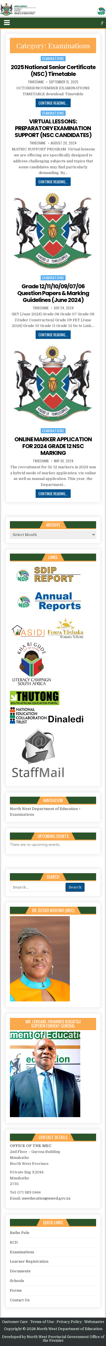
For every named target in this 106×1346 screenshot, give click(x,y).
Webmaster (94, 1322)
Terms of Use (42, 1322)
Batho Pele (19, 1233)
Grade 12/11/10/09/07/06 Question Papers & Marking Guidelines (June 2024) (53, 293)
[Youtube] (97, 23)
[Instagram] (91, 23)
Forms (16, 1290)
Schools (17, 1281)
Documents (20, 1271)
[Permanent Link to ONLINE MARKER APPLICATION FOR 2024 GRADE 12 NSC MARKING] (53, 383)
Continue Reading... (53, 103)
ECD (14, 1242)
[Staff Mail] (38, 778)
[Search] (102, 23)
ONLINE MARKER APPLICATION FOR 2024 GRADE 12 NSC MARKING (53, 446)
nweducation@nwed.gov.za (46, 1198)
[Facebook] (85, 23)
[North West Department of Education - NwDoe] (53, 10)
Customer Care (15, 1322)
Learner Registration (29, 1261)
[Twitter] (80, 23)
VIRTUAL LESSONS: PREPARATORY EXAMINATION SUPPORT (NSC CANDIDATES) (53, 128)
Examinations (53, 58)
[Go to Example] (52, 586)
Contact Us (20, 1300)
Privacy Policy (69, 1322)
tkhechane (36, 82)
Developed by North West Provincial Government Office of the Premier (53, 1338)
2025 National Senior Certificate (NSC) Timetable (53, 70)
